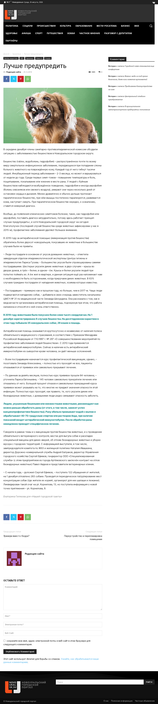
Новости (39, 58)
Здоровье (16, 53)
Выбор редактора (11, 58)
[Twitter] (13, 79)
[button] (151, 26)
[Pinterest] (21, 79)
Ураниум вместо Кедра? (16, 536)
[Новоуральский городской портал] (26, 687)
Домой (6, 53)
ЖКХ (21, 58)
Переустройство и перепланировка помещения (83, 538)
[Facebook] (6, 79)
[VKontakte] (153, 2)
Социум (48, 58)
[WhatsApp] (28, 79)
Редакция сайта (13, 72)
